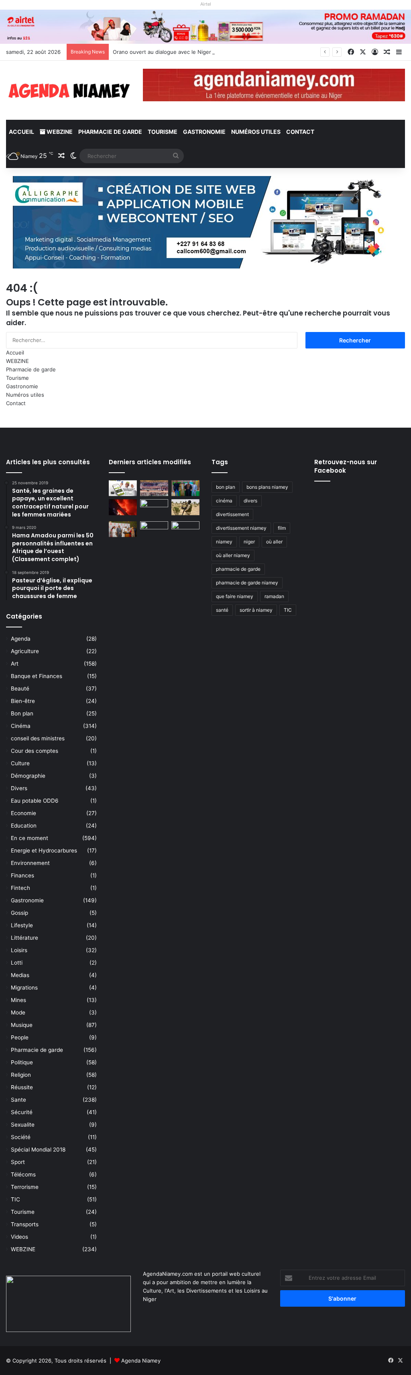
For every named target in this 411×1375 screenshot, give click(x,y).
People (19, 1037)
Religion (21, 1075)
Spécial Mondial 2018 (38, 1149)
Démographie (28, 776)
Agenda (21, 638)
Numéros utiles (256, 131)
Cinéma (21, 726)
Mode (18, 1012)
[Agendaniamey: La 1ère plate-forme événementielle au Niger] (68, 90)
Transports (25, 1224)
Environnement (30, 863)
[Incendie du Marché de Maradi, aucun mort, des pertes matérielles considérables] (123, 507)
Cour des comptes (34, 751)
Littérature (24, 937)
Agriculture (25, 651)
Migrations (24, 987)
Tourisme (162, 131)
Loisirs (19, 950)
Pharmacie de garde (110, 131)
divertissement (232, 514)
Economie (23, 813)
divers (250, 501)
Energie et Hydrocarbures (44, 850)
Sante (18, 1099)
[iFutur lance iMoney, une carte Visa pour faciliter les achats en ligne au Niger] (123, 488)
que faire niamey (234, 596)
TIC (15, 1199)
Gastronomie (204, 131)
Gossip (19, 913)
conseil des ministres (38, 738)
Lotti (16, 962)
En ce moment (29, 838)
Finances (22, 875)
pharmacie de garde (238, 569)
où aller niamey (233, 555)
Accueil (21, 131)
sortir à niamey (256, 610)
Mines (18, 1000)
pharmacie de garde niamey (247, 583)
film (282, 528)
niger (249, 542)
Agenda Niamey (141, 1360)
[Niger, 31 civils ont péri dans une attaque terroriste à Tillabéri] (185, 507)
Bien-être (23, 701)
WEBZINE (59, 131)
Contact (300, 131)
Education (24, 825)
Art (14, 663)
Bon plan (22, 713)
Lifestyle (22, 925)
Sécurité (22, 1112)
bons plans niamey (267, 487)
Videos (19, 1237)
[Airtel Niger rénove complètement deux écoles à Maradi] (185, 529)
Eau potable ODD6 (35, 800)
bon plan (225, 487)
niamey (224, 542)
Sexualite (23, 1124)
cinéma (224, 501)
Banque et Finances (36, 676)
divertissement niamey (241, 528)
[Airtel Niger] (205, 26)
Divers (19, 788)
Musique (22, 1025)
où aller (274, 542)
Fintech (20, 888)
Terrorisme (25, 1187)
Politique (22, 1062)
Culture (20, 763)
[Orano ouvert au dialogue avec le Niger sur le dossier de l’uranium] (154, 488)
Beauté (20, 688)
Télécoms (23, 1174)
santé (222, 610)
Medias (20, 975)
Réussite (22, 1087)
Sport (18, 1162)
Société (21, 1137)
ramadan (274, 596)
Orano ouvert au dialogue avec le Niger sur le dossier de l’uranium (195, 52)
